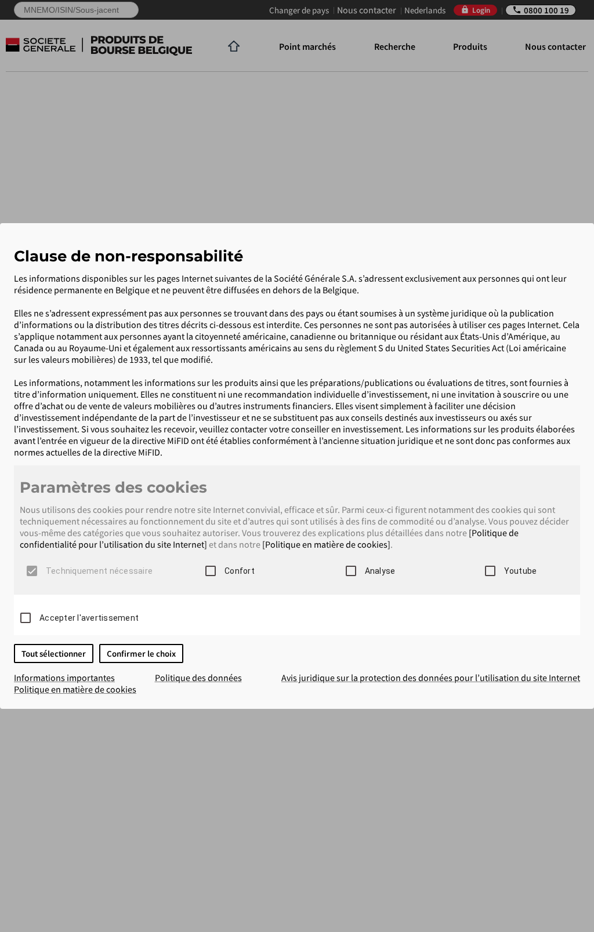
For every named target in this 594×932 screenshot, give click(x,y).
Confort (239, 571)
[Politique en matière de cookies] (326, 544)
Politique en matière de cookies (75, 689)
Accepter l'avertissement (89, 617)
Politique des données (198, 677)
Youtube (520, 571)
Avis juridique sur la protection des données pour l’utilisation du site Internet (430, 677)
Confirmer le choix (141, 653)
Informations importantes (64, 677)
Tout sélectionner (53, 653)
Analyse (380, 571)
